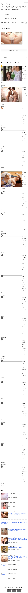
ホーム (2, 14)
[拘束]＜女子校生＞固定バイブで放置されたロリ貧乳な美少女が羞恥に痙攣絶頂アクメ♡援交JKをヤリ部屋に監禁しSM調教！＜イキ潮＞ (17, 576)
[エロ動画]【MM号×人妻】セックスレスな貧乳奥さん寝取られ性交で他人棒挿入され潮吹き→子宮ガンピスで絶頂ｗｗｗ (17, 514)
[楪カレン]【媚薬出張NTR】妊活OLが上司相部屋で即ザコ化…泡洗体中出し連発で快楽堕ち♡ (17, 530)
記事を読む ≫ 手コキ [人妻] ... (14, 50)
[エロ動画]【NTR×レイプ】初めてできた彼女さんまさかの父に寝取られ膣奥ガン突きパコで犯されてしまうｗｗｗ (17, 504)
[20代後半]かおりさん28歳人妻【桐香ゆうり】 (15, 547)
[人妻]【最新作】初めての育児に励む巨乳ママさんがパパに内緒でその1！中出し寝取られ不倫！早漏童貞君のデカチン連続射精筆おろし (14, 24)
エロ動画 (8, 28)
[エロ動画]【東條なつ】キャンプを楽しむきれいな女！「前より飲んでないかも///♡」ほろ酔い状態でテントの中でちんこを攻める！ (17, 566)
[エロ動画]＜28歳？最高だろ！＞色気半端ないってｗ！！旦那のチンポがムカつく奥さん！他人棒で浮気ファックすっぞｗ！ (17, 539)
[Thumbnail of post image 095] (12, 39)
